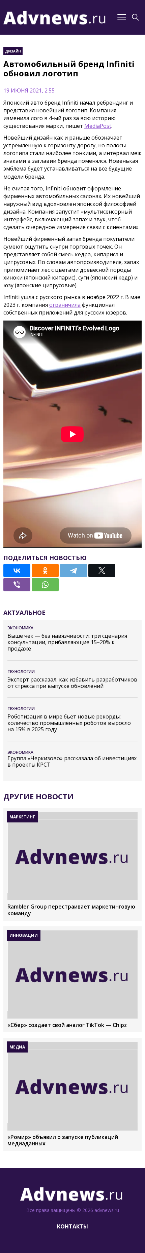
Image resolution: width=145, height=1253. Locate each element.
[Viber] (16, 584)
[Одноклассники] (45, 570)
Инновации (23, 935)
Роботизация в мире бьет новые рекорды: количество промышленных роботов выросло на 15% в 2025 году (69, 723)
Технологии (21, 671)
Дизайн (13, 51)
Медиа (17, 1047)
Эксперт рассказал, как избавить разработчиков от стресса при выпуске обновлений (72, 682)
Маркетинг (22, 817)
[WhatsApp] (45, 584)
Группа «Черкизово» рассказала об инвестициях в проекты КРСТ (72, 761)
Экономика (20, 628)
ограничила (65, 304)
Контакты (72, 1226)
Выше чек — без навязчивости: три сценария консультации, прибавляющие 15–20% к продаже (67, 642)
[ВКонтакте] (16, 570)
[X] (101, 570)
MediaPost (97, 126)
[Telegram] (73, 570)
